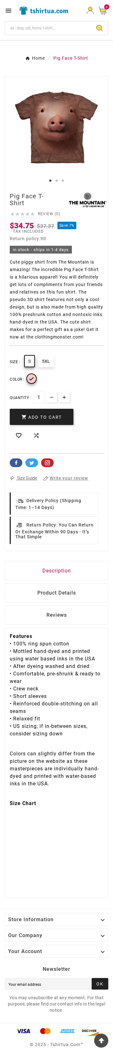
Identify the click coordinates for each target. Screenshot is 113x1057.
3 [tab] (63, 181)
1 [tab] (50, 181)
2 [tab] (56, 181)
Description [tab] (56, 571)
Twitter (31, 462)
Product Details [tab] (56, 593)
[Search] (99, 28)
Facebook (16, 462)
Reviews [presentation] (56, 615)
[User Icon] (90, 10)
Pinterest (47, 462)
